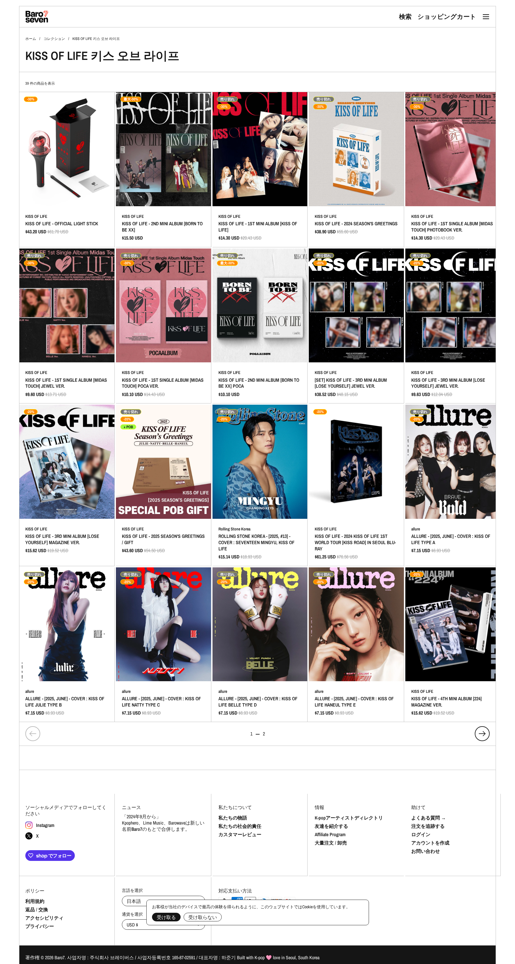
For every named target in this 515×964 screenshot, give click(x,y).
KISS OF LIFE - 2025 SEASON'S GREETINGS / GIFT (163, 485)
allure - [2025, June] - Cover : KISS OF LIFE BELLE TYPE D (260, 644)
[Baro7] (37, 17)
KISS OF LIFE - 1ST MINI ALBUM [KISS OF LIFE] (260, 169)
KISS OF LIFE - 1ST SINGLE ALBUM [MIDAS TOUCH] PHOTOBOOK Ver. (452, 169)
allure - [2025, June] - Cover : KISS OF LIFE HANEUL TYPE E (356, 644)
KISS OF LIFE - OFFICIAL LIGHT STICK (66, 169)
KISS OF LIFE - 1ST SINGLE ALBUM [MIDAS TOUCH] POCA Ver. (163, 326)
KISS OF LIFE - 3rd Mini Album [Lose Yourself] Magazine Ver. (66, 485)
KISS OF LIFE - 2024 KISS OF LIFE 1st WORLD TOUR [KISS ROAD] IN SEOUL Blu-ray (356, 485)
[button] (405, 16)
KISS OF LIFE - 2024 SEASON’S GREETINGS (356, 169)
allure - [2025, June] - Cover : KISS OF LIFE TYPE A (452, 485)
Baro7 (60, 957)
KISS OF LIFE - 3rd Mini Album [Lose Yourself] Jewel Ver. (452, 326)
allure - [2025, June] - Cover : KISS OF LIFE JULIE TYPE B (66, 644)
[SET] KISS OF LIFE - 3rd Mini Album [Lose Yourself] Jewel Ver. (356, 326)
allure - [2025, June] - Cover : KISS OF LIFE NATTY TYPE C (163, 644)
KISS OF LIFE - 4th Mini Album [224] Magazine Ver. (452, 644)
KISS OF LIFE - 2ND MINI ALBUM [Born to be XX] (163, 169)
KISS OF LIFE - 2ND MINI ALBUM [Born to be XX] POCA (260, 326)
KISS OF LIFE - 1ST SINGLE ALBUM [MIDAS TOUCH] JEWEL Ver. (66, 326)
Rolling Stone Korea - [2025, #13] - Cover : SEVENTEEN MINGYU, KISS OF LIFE (260, 485)
